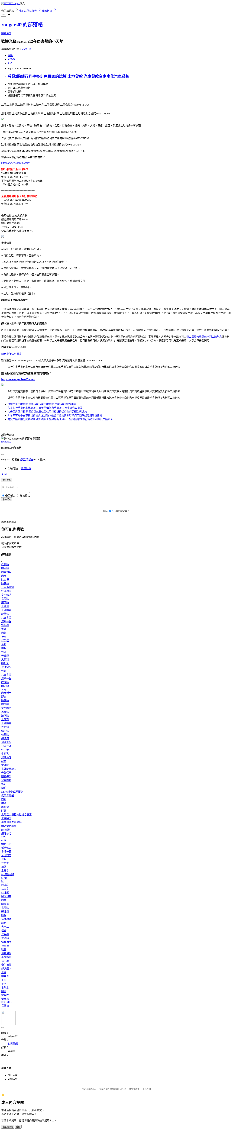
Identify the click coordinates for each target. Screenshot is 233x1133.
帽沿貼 (5, 568)
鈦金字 (5, 888)
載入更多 (7, 480)
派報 (3, 859)
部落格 (11, 59)
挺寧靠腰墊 (7, 795)
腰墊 (3, 803)
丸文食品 (6, 617)
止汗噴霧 (6, 610)
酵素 (3, 761)
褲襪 (3, 915)
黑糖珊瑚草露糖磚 (11, 822)
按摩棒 (5, 945)
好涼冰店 (6, 591)
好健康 (5, 738)
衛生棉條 (6, 964)
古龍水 (5, 987)
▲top (4, 474)
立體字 (5, 863)
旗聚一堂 (6, 621)
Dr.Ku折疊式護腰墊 (12, 791)
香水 (3, 983)
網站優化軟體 (8, 826)
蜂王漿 (5, 750)
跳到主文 (6, 33)
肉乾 (3, 648)
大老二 (5, 926)
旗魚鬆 (5, 625)
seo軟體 (5, 829)
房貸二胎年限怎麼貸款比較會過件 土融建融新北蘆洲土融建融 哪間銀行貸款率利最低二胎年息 (60, 419)
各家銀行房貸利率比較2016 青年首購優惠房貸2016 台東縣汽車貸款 (45, 408)
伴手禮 (5, 640)
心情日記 (27, 49)
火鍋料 (5, 659)
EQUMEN (6, 1002)
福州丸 (5, 663)
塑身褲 (5, 999)
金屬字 (5, 870)
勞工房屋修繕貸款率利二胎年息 (204, 336)
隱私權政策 (134, 1089)
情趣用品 (6, 942)
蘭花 (3, 788)
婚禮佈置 (6, 847)
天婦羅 (5, 655)
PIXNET (92, 1089)
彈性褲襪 (6, 919)
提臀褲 (5, 1005)
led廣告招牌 (7, 874)
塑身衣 (5, 995)
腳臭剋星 (6, 572)
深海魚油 (6, 757)
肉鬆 (3, 633)
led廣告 (5, 885)
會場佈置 (6, 851)
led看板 (5, 892)
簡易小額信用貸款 (11, 353)
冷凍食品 (6, 667)
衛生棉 (5, 961)
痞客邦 (24, 459)
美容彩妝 (26, 468)
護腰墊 (5, 807)
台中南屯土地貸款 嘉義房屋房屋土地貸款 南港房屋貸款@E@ (42, 404)
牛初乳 (5, 753)
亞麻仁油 (6, 746)
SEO (3, 836)
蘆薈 (3, 972)
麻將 (3, 923)
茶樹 (3, 980)
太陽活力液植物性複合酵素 (16, 814)
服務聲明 (146, 1089)
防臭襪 (5, 583)
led (2, 881)
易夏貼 (5, 598)
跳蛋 (3, 949)
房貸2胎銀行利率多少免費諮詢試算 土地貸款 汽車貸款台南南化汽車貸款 (68, 76)
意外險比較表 (8, 769)
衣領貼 (5, 564)
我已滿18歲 (8, 1127)
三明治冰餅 (7, 587)
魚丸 (3, 652)
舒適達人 (6, 968)
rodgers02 (6, 441)
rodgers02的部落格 (22, 24)
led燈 (4, 878)
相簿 (10, 55)
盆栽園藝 (6, 780)
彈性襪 (5, 911)
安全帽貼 (6, 595)
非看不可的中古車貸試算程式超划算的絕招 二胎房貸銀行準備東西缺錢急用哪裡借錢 (55, 415)
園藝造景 (6, 776)
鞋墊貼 (5, 614)
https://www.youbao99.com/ (15, 162)
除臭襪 (5, 579)
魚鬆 (3, 629)
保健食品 (6, 742)
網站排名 (6, 833)
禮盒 (3, 636)
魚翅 (3, 671)
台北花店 (6, 855)
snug (3, 689)
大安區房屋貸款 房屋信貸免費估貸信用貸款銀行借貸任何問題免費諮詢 (47, 411)
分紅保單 (6, 772)
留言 (30, 459)
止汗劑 (5, 606)
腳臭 (3, 576)
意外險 (5, 765)
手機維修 (6, 957)
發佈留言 (7, 499)
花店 (3, 840)
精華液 (5, 976)
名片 (10, 63)
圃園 (3, 991)
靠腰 (3, 799)
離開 (18, 1127)
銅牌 (3, 866)
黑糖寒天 (6, 818)
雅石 (3, 784)
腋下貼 (5, 602)
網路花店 (6, 844)
